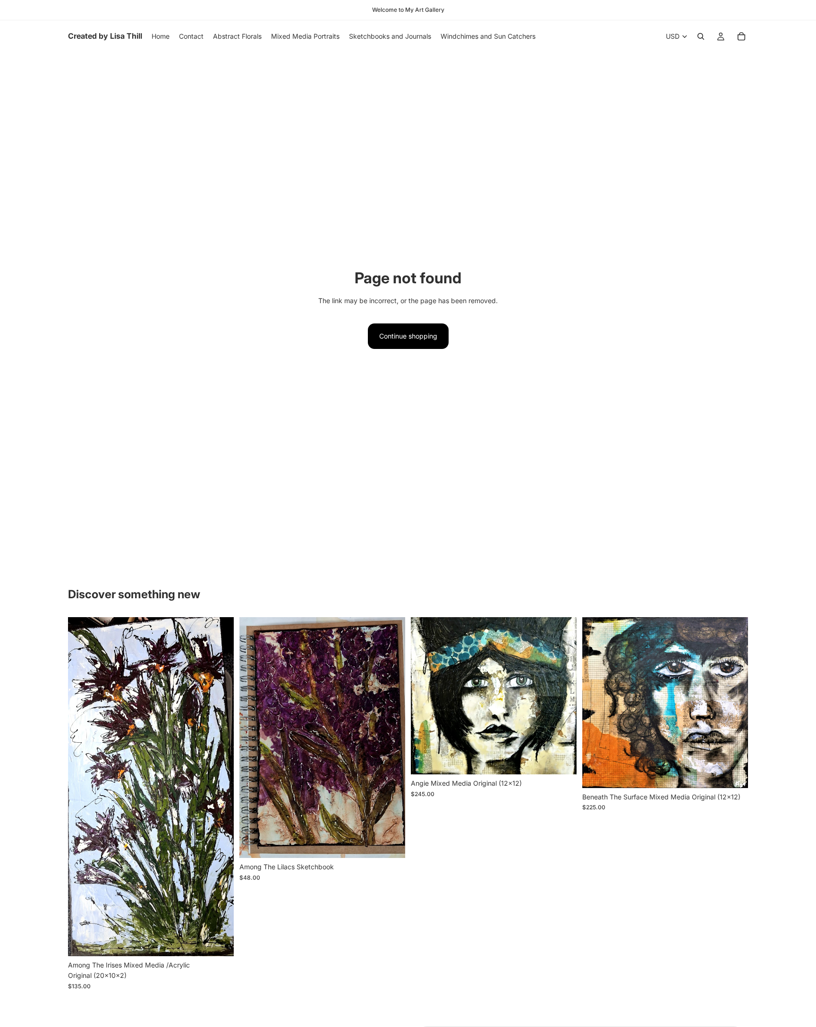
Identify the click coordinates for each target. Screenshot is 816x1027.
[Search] (700, 36)
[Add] (219, 941)
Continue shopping (408, 336)
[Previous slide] (253, 737)
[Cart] (741, 36)
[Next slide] (391, 737)
